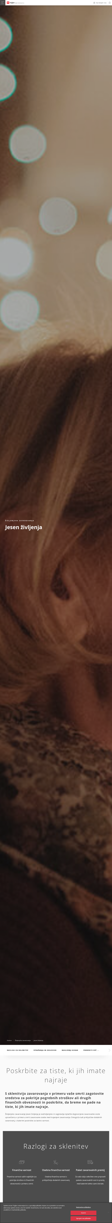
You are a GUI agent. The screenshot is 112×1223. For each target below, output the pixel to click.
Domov (9, 1040)
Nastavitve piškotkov (83, 1207)
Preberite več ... (91, 1050)
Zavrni (83, 1213)
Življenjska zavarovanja (23, 1040)
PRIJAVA (109, 2)
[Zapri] (108, 1212)
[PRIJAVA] (109, 2)
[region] (56, 1212)
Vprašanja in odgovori (45, 1050)
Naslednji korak (70, 1050)
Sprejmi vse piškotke (83, 1218)
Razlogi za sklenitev (17, 1050)
